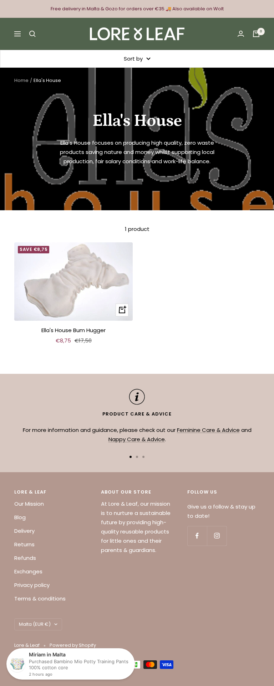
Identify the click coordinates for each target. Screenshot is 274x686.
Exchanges (28, 571)
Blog (20, 517)
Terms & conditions (40, 598)
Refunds (25, 558)
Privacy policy (32, 585)
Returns (24, 544)
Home (21, 80)
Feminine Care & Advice (208, 430)
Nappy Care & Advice (136, 439)
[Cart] (256, 34)
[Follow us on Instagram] (217, 536)
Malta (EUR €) (35, 624)
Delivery (24, 531)
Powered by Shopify (73, 645)
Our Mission (29, 503)
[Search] (32, 34)
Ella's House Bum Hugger (73, 330)
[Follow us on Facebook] (197, 536)
